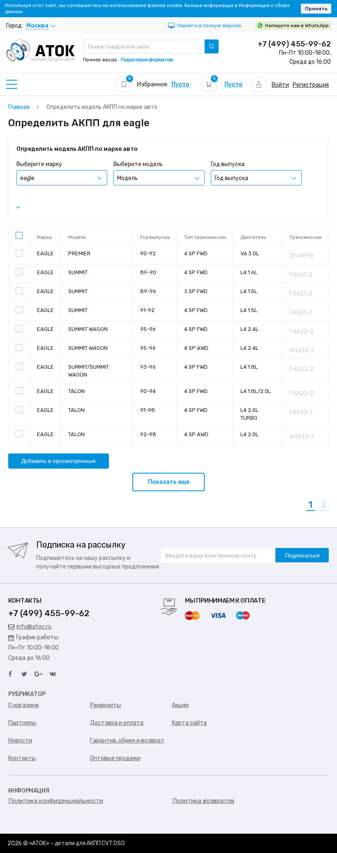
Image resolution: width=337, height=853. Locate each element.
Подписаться (302, 555)
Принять (316, 9)
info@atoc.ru (33, 626)
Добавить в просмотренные (58, 461)
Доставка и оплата (116, 722)
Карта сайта (189, 722)
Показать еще (168, 482)
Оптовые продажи (115, 758)
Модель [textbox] (127, 178)
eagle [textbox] (27, 178)
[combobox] (61, 177)
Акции (180, 705)
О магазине (23, 705)
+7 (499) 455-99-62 (294, 44)
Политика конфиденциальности (55, 800)
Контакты (22, 758)
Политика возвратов (203, 800)
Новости (20, 740)
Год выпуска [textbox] (231, 178)
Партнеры (22, 722)
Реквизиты (105, 705)
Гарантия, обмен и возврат (127, 740)
